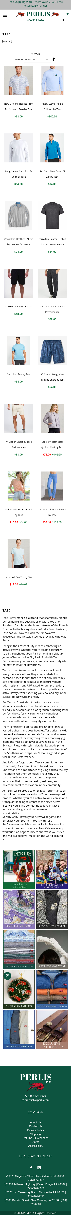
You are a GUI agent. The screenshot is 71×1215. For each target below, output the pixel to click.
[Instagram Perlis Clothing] (39, 1167)
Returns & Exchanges (35, 1138)
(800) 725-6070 (37, 1096)
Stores (35, 1142)
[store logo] (37, 14)
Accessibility (35, 1145)
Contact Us (35, 1126)
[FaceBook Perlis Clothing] (31, 1167)
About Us (35, 1122)
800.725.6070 (35, 20)
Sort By (19, 59)
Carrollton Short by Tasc (18, 306)
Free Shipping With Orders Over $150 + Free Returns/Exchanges (35, 3)
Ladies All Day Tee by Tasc (18, 577)
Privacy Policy (35, 1130)
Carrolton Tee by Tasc (19, 374)
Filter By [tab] (7, 41)
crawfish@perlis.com (37, 1100)
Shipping (35, 1134)
